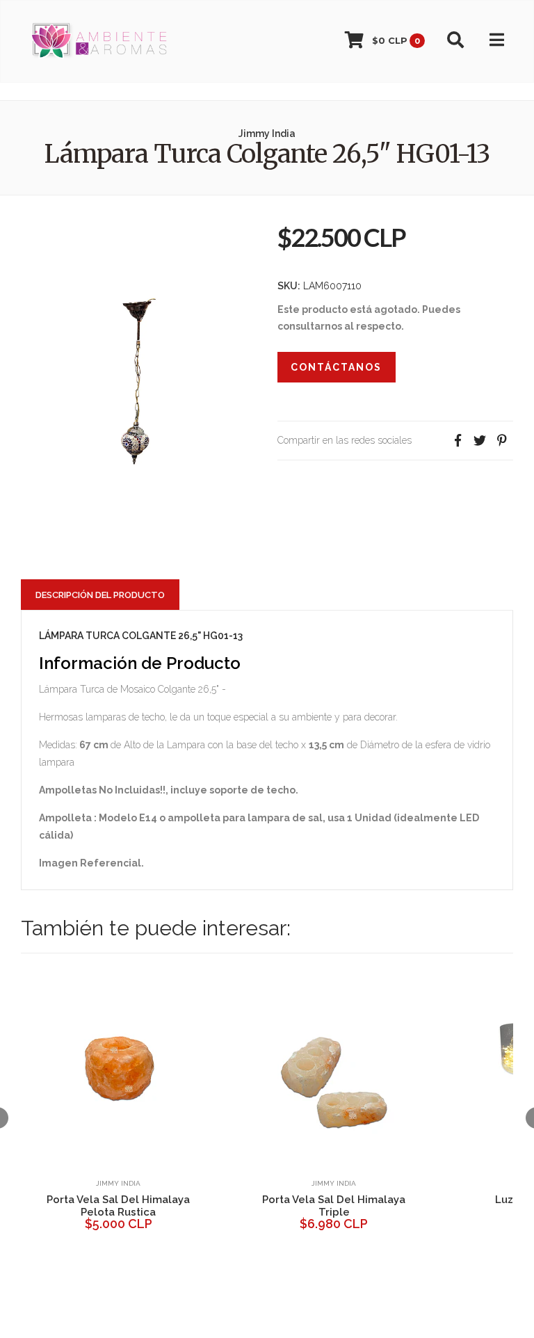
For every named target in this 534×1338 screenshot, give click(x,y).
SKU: (288, 286)
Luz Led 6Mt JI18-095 (167, 1199)
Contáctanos (336, 367)
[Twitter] (480, 440)
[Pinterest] (502, 440)
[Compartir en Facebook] (457, 440)
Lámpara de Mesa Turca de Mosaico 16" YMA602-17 (383, 1205)
